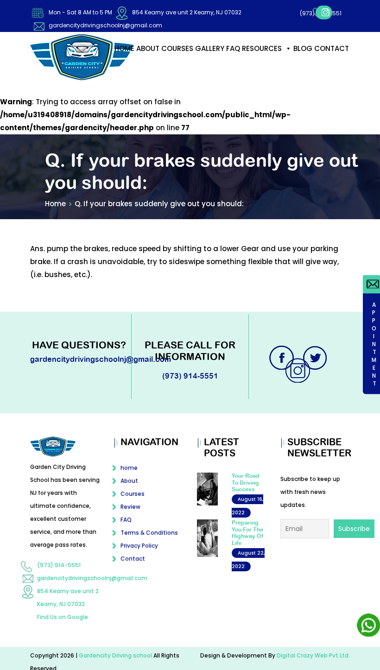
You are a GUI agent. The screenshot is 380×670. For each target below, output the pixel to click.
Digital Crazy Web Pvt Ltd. (313, 664)
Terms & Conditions (149, 541)
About (147, 57)
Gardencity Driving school (116, 664)
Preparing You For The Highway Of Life (248, 541)
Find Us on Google (62, 625)
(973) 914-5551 (321, 10)
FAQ (233, 57)
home (124, 57)
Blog (302, 57)
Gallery (209, 57)
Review (130, 515)
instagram (304, 28)
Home (55, 212)
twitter (316, 366)
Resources (262, 57)
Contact (331, 57)
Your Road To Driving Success (246, 491)
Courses (177, 57)
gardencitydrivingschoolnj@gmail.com (105, 25)
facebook (287, 28)
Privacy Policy (139, 554)
